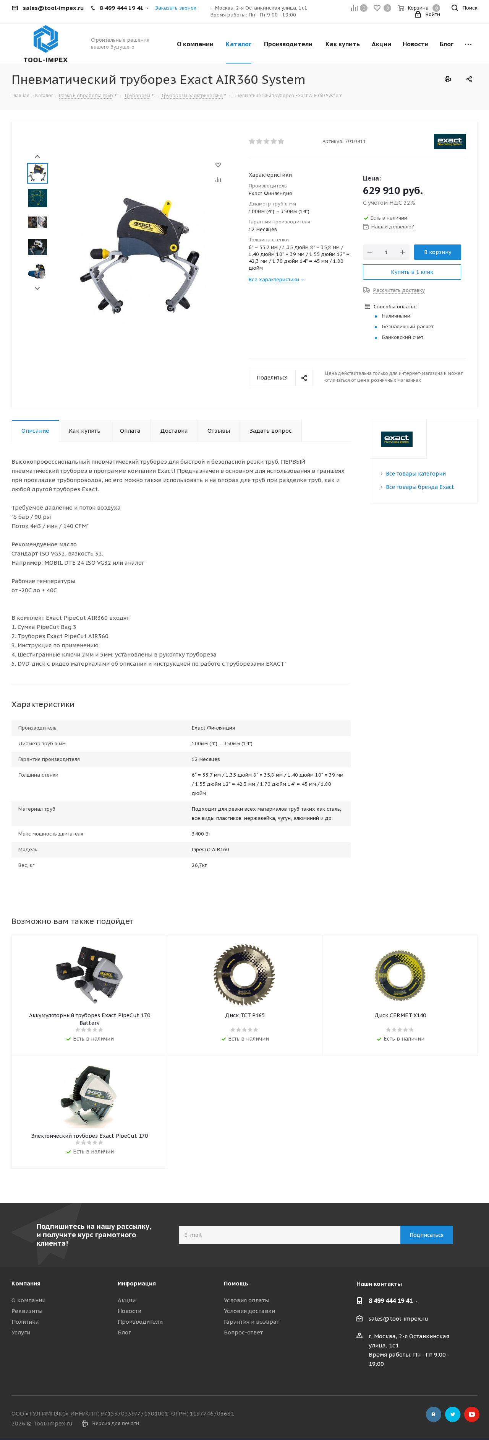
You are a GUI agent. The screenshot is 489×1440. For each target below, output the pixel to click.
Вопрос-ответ (243, 1332)
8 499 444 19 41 (391, 1301)
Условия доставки (249, 1311)
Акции (127, 1300)
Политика (25, 1321)
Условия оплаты (246, 1300)
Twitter (452, 1414)
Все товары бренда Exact (420, 487)
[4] (274, 141)
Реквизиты (26, 1311)
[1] (252, 141)
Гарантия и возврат (251, 1321)
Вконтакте (433, 1414)
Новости (129, 1311)
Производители (140, 1321)
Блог (124, 1332)
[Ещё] (468, 44)
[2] (259, 141)
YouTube (471, 1414)
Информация (137, 1283)
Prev (37, 157)
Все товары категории (416, 473)
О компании (28, 1300)
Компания (25, 1283)
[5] (281, 141)
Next (37, 289)
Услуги (20, 1332)
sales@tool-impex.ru (398, 1318)
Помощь (236, 1283)
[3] (266, 141)
